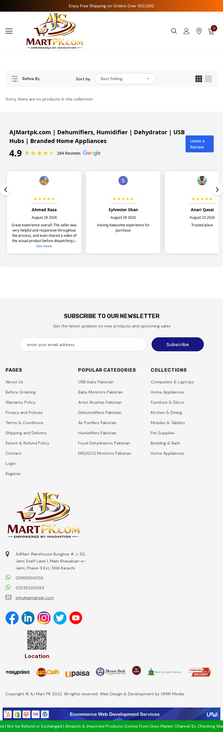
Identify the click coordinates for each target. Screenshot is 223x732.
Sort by (83, 79)
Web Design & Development (127, 693)
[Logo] (55, 31)
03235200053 (30, 587)
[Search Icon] (174, 31)
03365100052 (29, 578)
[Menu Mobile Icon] (9, 31)
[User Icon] (187, 31)
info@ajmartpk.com (35, 597)
